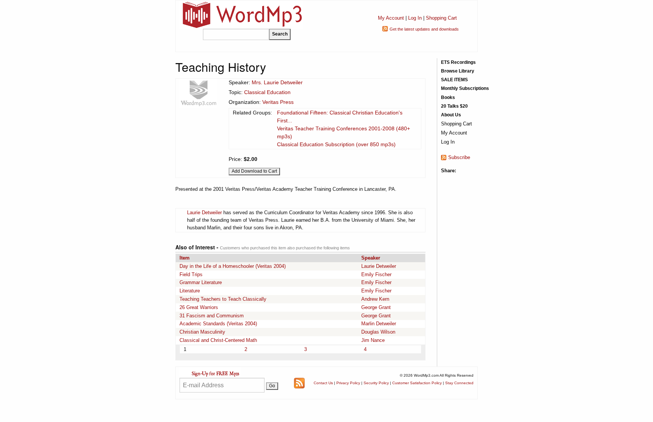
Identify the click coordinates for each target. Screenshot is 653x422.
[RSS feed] (299, 382)
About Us (451, 114)
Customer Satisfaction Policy (417, 383)
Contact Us (323, 383)
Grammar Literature (200, 282)
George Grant (376, 307)
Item (184, 258)
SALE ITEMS (454, 79)
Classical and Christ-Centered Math (218, 340)
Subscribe (459, 157)
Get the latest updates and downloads (424, 29)
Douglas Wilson (378, 332)
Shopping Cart (441, 18)
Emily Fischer (376, 274)
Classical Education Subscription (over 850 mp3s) (336, 144)
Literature (189, 291)
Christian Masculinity (202, 332)
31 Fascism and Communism (211, 315)
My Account (391, 18)
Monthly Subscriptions (465, 88)
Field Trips (191, 274)
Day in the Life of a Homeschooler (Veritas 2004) (232, 266)
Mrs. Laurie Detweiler (277, 82)
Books (448, 97)
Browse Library (457, 71)
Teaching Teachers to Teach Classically (222, 299)
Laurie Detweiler (204, 212)
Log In (415, 18)
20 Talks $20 (454, 106)
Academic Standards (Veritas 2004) (218, 323)
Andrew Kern (375, 299)
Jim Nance (373, 340)
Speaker (370, 258)
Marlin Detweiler (378, 323)
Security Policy (376, 383)
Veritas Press (278, 102)
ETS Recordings (458, 62)
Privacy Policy (348, 383)
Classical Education (267, 92)
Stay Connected (459, 383)
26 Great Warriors (198, 307)
